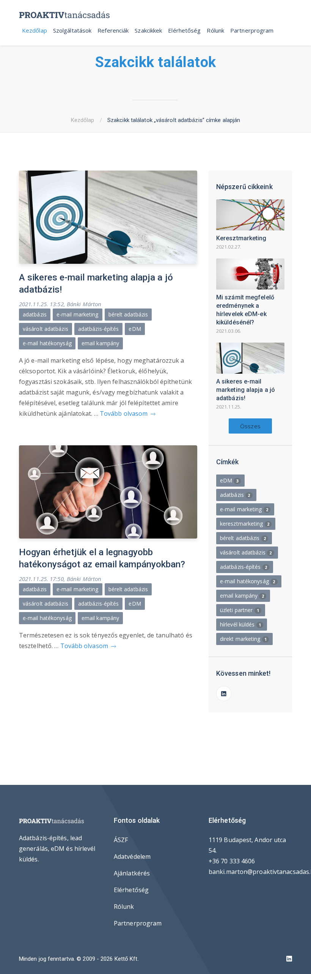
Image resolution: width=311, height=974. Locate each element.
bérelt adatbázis (128, 314)
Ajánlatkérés (132, 873)
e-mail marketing (78, 314)
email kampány (100, 343)
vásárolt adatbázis (45, 328)
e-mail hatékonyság (47, 343)
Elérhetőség (184, 30)
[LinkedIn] (223, 693)
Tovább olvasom (124, 413)
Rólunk (215, 30)
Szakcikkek (148, 30)
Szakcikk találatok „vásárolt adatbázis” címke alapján (173, 120)
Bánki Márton (84, 304)
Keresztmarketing (241, 238)
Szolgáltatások (72, 30)
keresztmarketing (244, 523)
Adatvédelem (132, 856)
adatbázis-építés (98, 328)
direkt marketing (243, 638)
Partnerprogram (251, 30)
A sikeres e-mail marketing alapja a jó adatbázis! (245, 390)
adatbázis (35, 314)
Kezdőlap (34, 30)
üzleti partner (239, 610)
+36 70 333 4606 (232, 861)
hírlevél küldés (240, 624)
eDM (135, 328)
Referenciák (113, 30)
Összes (250, 426)
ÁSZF (121, 840)
